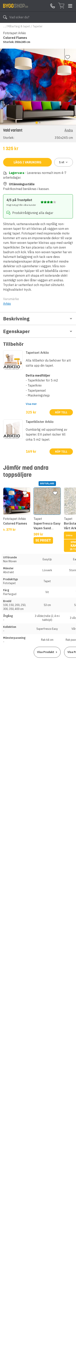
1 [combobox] (61, 162)
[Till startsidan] (15, 6)
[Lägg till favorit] (68, 57)
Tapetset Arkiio (37, 353)
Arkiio (7, 304)
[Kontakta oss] (53, 6)
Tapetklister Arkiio (40, 422)
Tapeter (37, 26)
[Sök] (5, 17)
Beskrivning (16, 318)
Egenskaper (16, 331)
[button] (38, 133)
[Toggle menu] (70, 6)
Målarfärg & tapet (18, 26)
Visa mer (31, 404)
